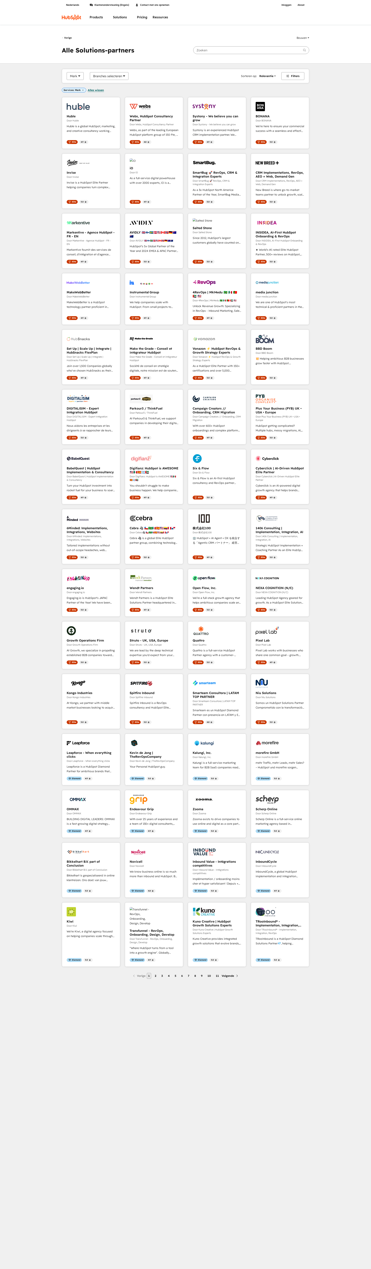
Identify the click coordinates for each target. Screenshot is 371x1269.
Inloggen (286, 5)
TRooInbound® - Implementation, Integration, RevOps (277, 923)
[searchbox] (251, 50)
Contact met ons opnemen (154, 5)
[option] (73, 76)
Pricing (142, 17)
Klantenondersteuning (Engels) (111, 5)
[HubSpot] (71, 17)
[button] (303, 38)
